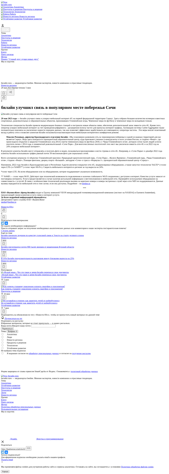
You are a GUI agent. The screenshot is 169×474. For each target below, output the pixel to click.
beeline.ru (86, 183)
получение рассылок (81, 353)
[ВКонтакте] (6, 223)
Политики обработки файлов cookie (137, 467)
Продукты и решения (10, 38)
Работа (4, 42)
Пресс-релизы (7, 54)
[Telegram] (2, 223)
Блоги (3, 52)
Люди (3, 392)
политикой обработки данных (84, 371)
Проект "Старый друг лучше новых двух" (20, 59)
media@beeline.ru (8, 202)
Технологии (6, 40)
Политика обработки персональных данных (21, 407)
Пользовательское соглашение (14, 409)
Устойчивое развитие (10, 47)
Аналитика (6, 35)
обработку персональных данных (44, 353)
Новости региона (9, 45)
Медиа (4, 57)
